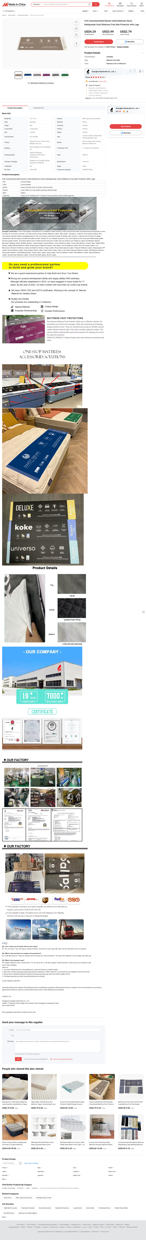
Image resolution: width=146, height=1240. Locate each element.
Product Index (110, 1224)
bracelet (4, 1175)
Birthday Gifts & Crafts (43, 1198)
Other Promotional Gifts (37, 15)
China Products (31, 1224)
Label (4, 1171)
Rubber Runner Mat (121, 1208)
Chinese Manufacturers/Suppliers (47, 1224)
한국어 (90, 1227)
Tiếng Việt (122, 1227)
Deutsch (69, 1227)
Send (18, 1059)
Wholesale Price (76, 1224)
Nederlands (77, 1227)
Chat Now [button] (131, 42)
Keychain (41, 1171)
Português (37, 1227)
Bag (39, 1168)
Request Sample (123, 47)
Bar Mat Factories (45, 1208)
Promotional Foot (104, 1208)
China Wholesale (64, 1224)
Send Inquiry (99, 42)
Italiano (62, 1227)
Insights (127, 1224)
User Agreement (85, 1231)
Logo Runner (77, 1208)
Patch (110, 1168)
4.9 (117, 111)
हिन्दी (102, 1227)
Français (45, 1227)
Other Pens (7, 1198)
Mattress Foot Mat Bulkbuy (28, 1213)
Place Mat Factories (28, 1208)
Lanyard (76, 1171)
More (4, 1217)
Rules (142, 11)
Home (4, 15)
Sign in (141, 6)
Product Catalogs (32, 1163)
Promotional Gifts (23, 15)
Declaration (95, 1231)
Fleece (110, 1175)
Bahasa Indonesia (132, 1227)
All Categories (9, 11)
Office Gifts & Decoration (24, 1198)
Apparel (40, 1175)
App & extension (117, 11)
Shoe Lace (111, 1171)
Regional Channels (98, 1224)
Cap (74, 1168)
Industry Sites (87, 1224)
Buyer (95, 11)
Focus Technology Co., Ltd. (59, 1231)
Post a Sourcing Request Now (61, 1059)
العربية (84, 1227)
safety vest (76, 1175)
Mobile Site (119, 1224)
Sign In (88, 98)
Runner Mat (90, 1208)
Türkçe (115, 1227)
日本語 (96, 1227)
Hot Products (20, 1224)
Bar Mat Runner (9, 1213)
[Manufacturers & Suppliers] (13, 4)
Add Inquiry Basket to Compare (42, 83)
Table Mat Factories (10, 1208)
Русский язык (54, 1227)
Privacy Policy (105, 1231)
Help (105, 11)
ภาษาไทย (108, 1227)
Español (29, 1227)
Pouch (4, 1168)
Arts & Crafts (11, 15)
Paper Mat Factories (62, 1208)
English (23, 1227)
